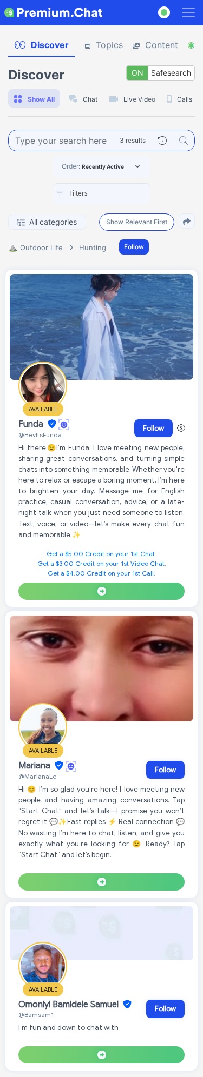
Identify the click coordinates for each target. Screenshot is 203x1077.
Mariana (35, 765)
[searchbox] (118, 193)
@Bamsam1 (36, 1015)
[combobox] (101, 194)
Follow (134, 247)
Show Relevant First (136, 222)
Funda (31, 424)
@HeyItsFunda (40, 435)
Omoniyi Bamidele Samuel (69, 1004)
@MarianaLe (37, 776)
